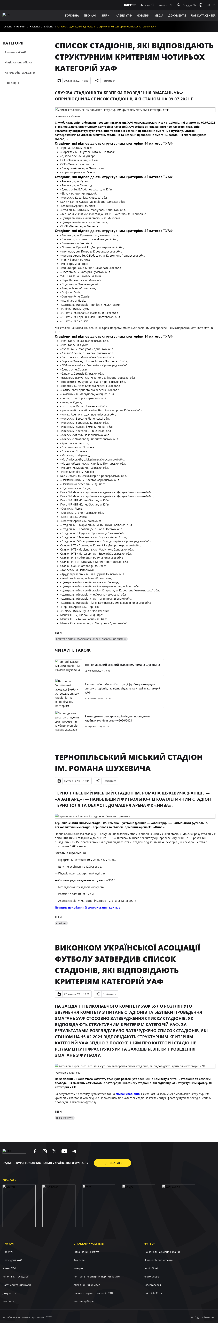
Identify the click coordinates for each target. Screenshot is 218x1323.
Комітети (79, 1260)
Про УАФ (8, 1243)
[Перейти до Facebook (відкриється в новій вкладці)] (35, 1151)
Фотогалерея (152, 1276)
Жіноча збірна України (20, 73)
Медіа (158, 15)
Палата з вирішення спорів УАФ (93, 1293)
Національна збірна (41, 26)
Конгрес (78, 1268)
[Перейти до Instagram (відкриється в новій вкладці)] (45, 1151)
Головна (72, 15)
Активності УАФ (15, 52)
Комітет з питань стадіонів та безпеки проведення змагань (91, 639)
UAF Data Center (203, 15)
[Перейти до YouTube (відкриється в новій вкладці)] (64, 1151)
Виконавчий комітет (86, 1251)
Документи (177, 15)
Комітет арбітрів (84, 1301)
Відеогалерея (152, 1285)
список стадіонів (128, 1094)
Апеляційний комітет (87, 1285)
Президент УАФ (12, 1260)
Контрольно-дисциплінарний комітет (97, 1276)
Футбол (149, 1243)
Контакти (8, 1301)
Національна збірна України (162, 1251)
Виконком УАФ (64, 1117)
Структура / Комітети (89, 1243)
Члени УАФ (123, 15)
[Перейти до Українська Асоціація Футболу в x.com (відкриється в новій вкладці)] (54, 1151)
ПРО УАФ (90, 15)
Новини (143, 15)
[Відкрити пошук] (179, 5)
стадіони (61, 923)
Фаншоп (145, 5)
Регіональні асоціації (15, 1276)
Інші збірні (12, 83)
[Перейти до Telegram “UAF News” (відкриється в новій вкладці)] (74, 1151)
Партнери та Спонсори (17, 1285)
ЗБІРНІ (106, 15)
